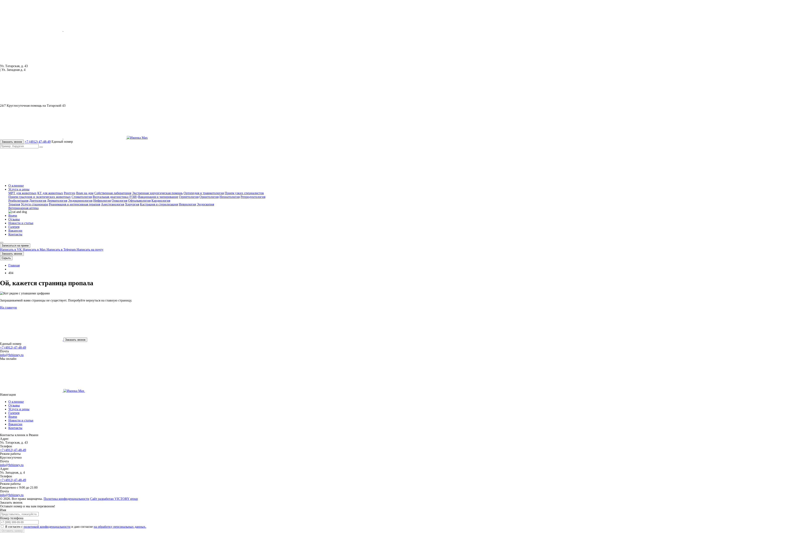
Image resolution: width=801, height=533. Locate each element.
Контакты (15, 234)
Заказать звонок (12, 141)
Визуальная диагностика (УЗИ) (115, 197)
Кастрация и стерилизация (159, 204)
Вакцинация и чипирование (158, 197)
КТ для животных (50, 193)
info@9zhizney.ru (12, 355)
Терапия (14, 204)
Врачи (12, 215)
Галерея (13, 227)
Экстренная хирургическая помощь (157, 193)
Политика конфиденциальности (66, 498)
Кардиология (160, 200)
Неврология (187, 204)
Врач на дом (84, 193)
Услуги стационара (34, 204)
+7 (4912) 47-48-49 (38, 141)
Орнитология (209, 197)
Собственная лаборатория (112, 193)
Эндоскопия (205, 204)
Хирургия (132, 204)
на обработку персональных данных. (120, 526)
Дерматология (57, 200)
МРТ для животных (22, 193)
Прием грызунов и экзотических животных (39, 197)
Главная (14, 265)
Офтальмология (139, 200)
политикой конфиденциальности (47, 526)
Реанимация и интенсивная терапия (74, 204)
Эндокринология (80, 200)
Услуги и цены (18, 189)
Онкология (119, 200)
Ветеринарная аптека (23, 208)
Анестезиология (112, 204)
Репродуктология (253, 197)
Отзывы (14, 219)
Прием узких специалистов (244, 193)
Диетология (37, 200)
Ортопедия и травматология (204, 193)
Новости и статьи (20, 223)
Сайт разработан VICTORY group (114, 498)
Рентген (69, 193)
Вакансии (15, 230)
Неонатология (229, 197)
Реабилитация (18, 200)
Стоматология (82, 197)
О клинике (16, 185)
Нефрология (102, 200)
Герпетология (189, 197)
